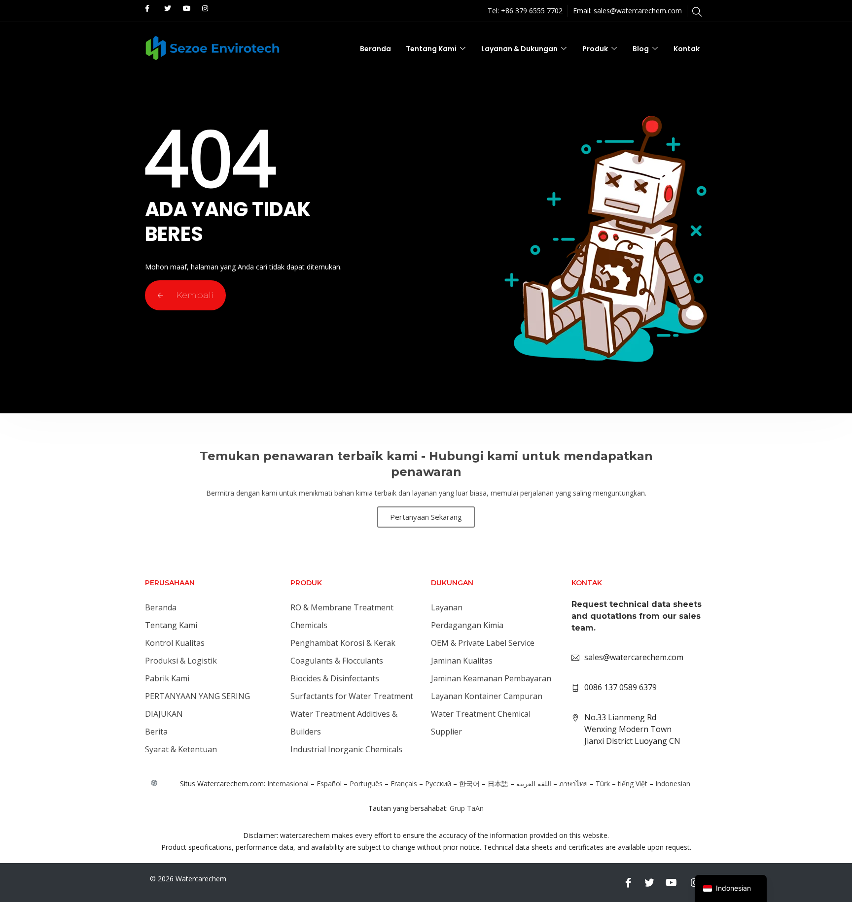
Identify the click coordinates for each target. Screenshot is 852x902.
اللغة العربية (533, 783)
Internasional (288, 783)
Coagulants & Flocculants (336, 660)
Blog (641, 49)
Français (403, 783)
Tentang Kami (431, 49)
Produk (595, 49)
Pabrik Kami (167, 678)
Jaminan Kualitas (462, 660)
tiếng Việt (632, 783)
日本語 (498, 783)
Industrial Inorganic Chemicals (346, 749)
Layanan (446, 607)
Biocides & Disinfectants (334, 678)
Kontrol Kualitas (175, 642)
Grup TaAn (467, 808)
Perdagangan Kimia (467, 625)
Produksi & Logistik (181, 660)
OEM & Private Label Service (482, 642)
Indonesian (672, 783)
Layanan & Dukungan (519, 49)
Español (329, 783)
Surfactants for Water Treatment (351, 696)
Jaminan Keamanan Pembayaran (491, 678)
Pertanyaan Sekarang (426, 517)
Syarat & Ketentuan (181, 749)
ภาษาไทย (573, 783)
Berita (156, 731)
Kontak (687, 49)
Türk (603, 783)
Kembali (193, 295)
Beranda (375, 49)
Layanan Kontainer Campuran (486, 696)
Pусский (438, 783)
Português (366, 783)
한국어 (469, 783)
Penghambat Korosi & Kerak (342, 642)
